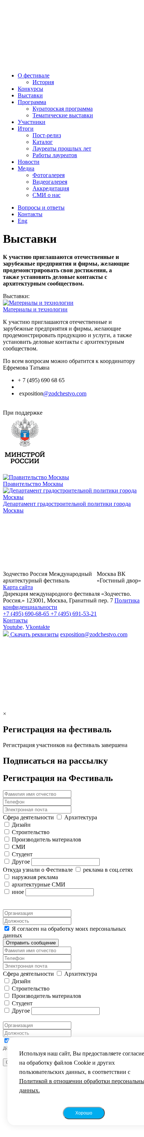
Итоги (26, 128)
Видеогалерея (49, 182)
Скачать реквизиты (34, 634)
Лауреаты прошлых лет (61, 148)
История (43, 82)
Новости (29, 162)
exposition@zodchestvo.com (93, 634)
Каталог (42, 142)
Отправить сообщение (31, 943)
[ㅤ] (72, 441)
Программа (32, 102)
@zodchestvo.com (64, 393)
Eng (22, 221)
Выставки (30, 95)
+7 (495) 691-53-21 (74, 614)
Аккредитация (50, 188)
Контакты (30, 214)
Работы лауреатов (54, 155)
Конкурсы (30, 89)
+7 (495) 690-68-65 (27, 614)
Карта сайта (18, 587)
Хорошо (83, 1113)
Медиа (26, 168)
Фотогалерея (48, 175)
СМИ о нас (46, 195)
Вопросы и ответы (41, 207)
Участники (31, 122)
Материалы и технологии (35, 309)
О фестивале (33, 75)
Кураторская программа (62, 109)
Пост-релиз (46, 135)
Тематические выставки (62, 115)
